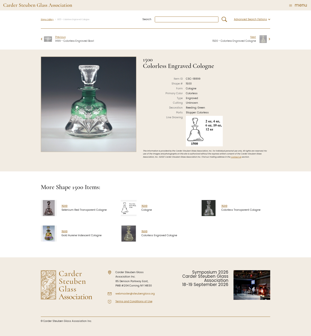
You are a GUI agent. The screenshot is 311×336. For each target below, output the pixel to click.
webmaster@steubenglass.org (135, 293)
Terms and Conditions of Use (133, 301)
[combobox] (186, 20)
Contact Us (236, 157)
